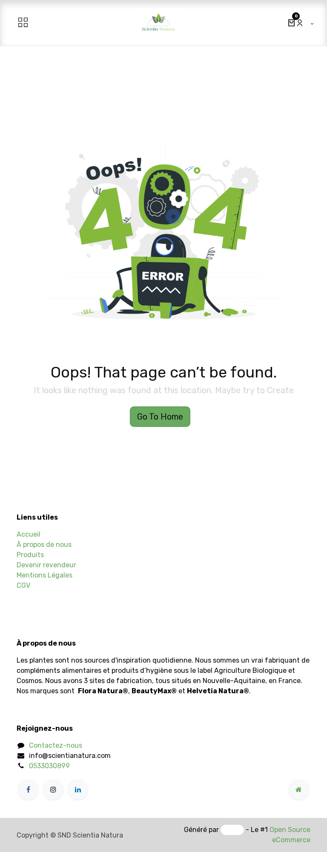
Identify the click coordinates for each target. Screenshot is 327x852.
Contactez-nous (55, 745)
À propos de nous (44, 544)
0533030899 (49, 766)
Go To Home (160, 417)
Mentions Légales (44, 575)
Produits (30, 555)
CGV (23, 585)
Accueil (28, 534)
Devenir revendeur (46, 565)
